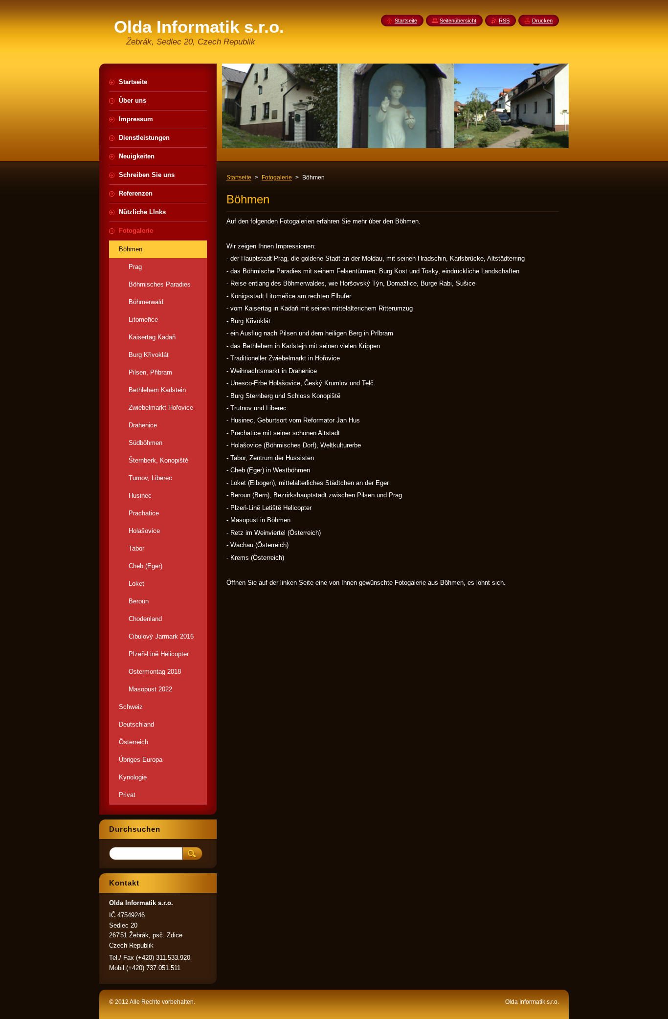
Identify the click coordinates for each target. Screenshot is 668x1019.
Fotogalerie (277, 177)
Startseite (238, 177)
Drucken (542, 20)
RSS (504, 20)
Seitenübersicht (458, 20)
